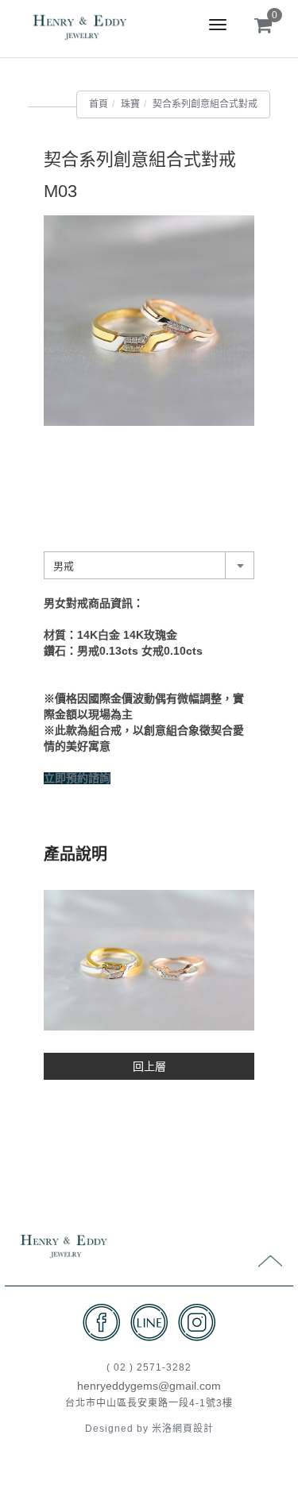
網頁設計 (193, 1428)
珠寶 (130, 104)
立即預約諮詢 (77, 778)
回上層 (149, 1066)
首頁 (98, 104)
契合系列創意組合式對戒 (205, 104)
